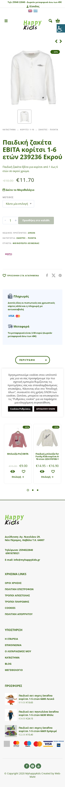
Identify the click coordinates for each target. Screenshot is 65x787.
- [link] (5, 220)
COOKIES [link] (10, 607)
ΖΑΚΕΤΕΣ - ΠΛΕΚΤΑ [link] (48, 129)
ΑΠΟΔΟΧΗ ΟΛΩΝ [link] (45, 408)
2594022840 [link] (26, 550)
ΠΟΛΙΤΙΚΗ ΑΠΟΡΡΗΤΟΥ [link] (19, 614)
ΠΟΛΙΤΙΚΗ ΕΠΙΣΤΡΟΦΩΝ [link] (19, 589)
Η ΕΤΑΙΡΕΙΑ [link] (11, 638)
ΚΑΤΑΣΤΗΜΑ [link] (9, 129)
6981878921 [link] (12, 553)
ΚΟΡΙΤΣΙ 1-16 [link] (27, 129)
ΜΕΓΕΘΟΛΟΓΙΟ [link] (14, 670)
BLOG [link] (8, 663)
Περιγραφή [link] (27, 360)
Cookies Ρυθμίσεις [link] (20, 408)
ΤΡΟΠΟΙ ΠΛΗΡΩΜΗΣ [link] (17, 601)
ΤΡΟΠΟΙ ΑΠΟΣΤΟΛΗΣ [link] (17, 595)
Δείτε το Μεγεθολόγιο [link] (19, 190)
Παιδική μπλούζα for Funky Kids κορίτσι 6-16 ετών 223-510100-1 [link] (47, 456)
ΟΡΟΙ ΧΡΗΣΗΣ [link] (13, 583)
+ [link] (16, 220)
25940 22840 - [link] (19, 2)
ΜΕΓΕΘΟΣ (8, 197)
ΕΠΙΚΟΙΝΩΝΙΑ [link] (13, 645)
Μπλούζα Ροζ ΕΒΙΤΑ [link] (17, 453)
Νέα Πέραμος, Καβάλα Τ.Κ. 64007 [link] (25, 540)
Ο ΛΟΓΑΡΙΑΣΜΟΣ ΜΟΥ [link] (18, 651)
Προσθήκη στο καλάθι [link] (36, 220)
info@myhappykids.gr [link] (27, 559)
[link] (61, 28)
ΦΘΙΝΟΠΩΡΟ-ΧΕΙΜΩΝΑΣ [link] (26, 243)
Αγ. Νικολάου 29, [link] (29, 536)
